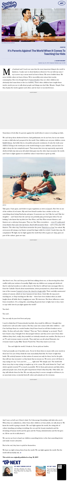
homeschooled (34, 80)
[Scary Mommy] (9, 5)
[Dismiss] (64, 466)
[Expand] (59, 466)
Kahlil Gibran (7, 143)
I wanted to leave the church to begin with (30, 291)
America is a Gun (48, 227)
